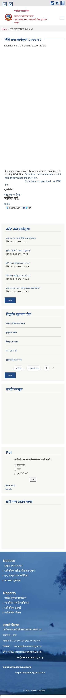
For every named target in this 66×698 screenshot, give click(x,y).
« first (18, 368)
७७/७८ (7, 204)
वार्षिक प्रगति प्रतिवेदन (15, 598)
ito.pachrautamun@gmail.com (30, 672)
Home (4, 29)
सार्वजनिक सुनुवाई (12, 607)
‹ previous (33, 368)
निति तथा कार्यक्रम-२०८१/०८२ (18, 275)
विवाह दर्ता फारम (12, 341)
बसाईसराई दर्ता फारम (13, 360)
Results (8, 489)
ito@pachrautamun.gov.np (17, 667)
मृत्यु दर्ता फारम (11, 332)
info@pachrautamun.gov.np (29, 657)
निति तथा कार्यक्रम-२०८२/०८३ (18, 263)
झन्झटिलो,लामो (22, 473)
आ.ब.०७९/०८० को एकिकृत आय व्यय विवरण (23, 288)
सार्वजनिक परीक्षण (12, 612)
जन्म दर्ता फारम (11, 350)
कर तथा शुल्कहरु (12, 580)
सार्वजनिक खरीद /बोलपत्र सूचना (19, 570)
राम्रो (19, 469)
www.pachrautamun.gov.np (27, 646)
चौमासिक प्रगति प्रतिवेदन (16, 602)
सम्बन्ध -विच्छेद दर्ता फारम (15, 323)
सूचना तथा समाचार (13, 565)
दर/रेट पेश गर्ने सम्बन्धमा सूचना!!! (18, 250)
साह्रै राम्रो (21, 465)
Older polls (10, 485)
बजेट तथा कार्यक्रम (12, 194)
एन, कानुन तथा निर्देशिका (16, 575)
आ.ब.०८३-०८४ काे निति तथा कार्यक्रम (21, 238)
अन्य (10, 300)
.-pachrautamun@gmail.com (27, 651)
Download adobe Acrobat (39, 174)
